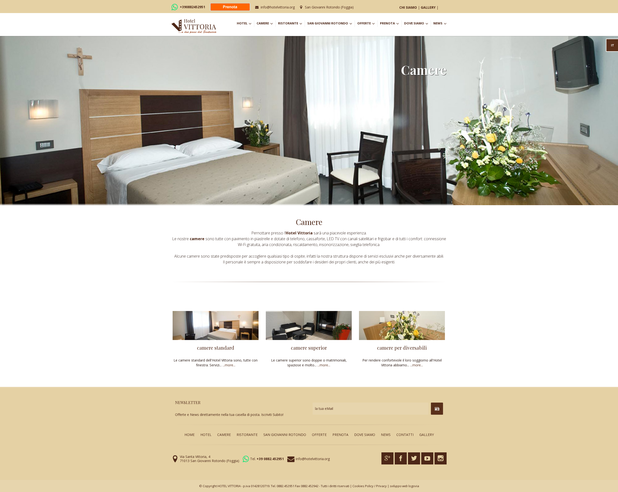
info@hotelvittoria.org (278, 7)
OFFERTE (367, 24)
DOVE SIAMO (416, 24)
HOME (189, 434)
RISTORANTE (291, 24)
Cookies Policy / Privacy (369, 486)
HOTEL (245, 24)
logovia (413, 486)
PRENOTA (390, 24)
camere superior (309, 347)
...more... (229, 365)
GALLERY (428, 7)
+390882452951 (192, 7)
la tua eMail (324, 408)
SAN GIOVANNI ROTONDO (331, 24)
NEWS (440, 24)
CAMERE (266, 24)
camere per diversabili (402, 347)
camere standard (215, 347)
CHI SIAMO (408, 7)
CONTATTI (405, 434)
